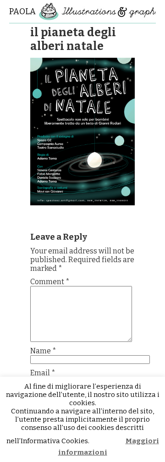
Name (43, 350)
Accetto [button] (108, 441)
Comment (50, 281)
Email (42, 372)
